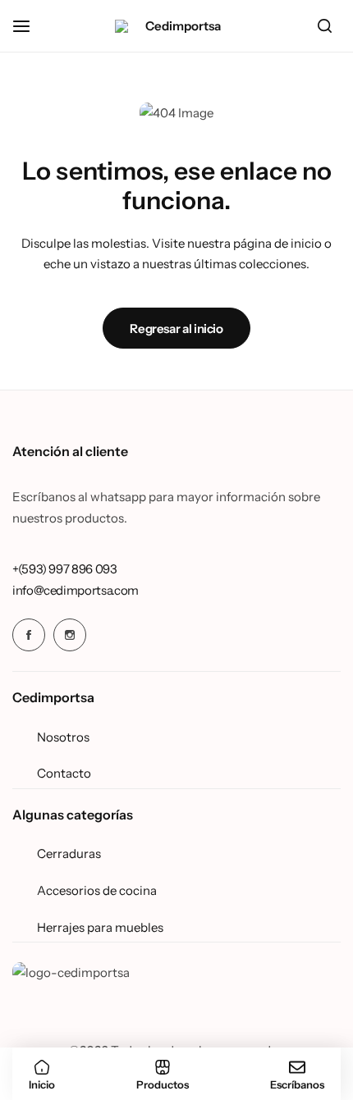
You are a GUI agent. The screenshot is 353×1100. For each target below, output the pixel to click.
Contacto (64, 773)
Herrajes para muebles (100, 927)
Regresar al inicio (176, 328)
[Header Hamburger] (29, 26)
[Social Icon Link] (28, 634)
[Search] (324, 26)
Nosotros (63, 737)
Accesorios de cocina (97, 890)
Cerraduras (69, 853)
